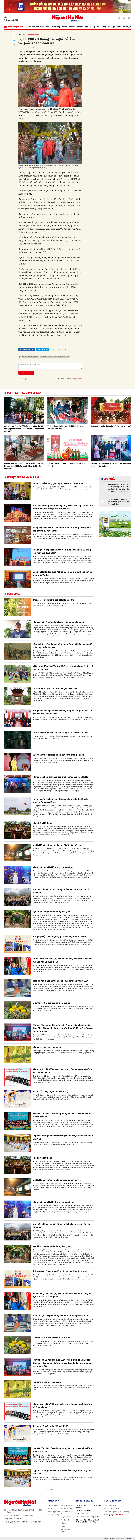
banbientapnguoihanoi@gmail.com (90, 1517)
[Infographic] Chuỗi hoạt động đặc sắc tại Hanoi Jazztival (60, 936)
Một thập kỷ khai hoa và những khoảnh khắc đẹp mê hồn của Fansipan (61, 891)
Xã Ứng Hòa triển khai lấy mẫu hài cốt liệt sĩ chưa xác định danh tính (66, 427)
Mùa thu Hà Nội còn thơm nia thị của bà (51, 1003)
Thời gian (68, 379)
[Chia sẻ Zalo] (14, 40)
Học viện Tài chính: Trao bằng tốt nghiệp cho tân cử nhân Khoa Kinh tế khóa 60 (62, 1115)
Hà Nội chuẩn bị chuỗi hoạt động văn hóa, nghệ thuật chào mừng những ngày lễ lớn (60, 800)
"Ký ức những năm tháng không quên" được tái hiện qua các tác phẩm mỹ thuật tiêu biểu (63, 646)
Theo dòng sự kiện (15, 27)
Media (63, 1526)
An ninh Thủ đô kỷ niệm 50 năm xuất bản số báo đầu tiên (66, 465)
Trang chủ (21, 35)
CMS (113, 1538)
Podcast (71, 27)
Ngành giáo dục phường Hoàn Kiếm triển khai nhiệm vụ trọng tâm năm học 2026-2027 (62, 551)
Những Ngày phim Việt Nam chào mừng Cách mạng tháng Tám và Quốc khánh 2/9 (62, 1071)
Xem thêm (49, 1489)
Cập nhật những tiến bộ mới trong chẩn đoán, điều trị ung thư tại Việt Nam (63, 1137)
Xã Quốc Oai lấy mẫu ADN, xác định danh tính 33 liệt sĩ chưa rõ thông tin (111, 465)
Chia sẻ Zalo (44, 349)
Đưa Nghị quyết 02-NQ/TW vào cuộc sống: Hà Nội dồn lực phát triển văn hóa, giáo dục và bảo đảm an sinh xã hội (24, 428)
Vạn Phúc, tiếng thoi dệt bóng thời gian (51, 911)
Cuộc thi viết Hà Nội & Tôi (121, 27)
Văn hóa (27, 27)
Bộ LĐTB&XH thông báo (30, 357)
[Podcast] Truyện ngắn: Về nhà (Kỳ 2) (50, 1091)
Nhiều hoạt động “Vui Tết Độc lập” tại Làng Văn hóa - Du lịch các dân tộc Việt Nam (63, 668)
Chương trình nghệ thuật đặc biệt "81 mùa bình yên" (111, 426)
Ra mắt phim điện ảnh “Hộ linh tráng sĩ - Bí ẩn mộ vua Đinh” (61, 732)
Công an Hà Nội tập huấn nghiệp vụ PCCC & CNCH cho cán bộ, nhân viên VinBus (62, 573)
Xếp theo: (61, 379)
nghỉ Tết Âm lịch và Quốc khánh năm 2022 (55, 357)
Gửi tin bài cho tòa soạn (111, 1508)
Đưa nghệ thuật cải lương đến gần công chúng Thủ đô (58, 755)
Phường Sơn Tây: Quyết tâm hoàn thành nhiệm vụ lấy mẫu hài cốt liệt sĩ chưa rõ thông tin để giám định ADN (23, 466)
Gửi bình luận (26, 373)
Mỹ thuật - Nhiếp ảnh (101, 27)
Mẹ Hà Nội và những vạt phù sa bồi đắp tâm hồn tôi (57, 845)
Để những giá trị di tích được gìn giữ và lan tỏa (55, 688)
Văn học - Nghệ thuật (40, 27)
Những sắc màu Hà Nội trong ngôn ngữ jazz (53, 867)
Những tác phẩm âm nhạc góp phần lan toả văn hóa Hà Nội (60, 777)
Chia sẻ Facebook (27, 349)
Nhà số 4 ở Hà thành (42, 823)
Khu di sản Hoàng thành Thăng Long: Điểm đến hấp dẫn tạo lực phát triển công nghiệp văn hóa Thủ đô (63, 507)
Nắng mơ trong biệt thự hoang (47, 1047)
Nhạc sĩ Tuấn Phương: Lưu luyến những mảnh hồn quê (58, 622)
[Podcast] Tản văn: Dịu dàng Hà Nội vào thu (53, 600)
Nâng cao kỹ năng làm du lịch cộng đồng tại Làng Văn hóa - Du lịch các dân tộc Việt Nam (62, 712)
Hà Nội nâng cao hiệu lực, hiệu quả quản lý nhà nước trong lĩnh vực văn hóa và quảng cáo (62, 960)
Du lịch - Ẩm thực (66, 1517)
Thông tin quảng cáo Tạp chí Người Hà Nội (116, 1512)
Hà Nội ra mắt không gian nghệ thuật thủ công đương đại (60, 483)
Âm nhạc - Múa (65, 1520)
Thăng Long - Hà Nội (59, 27)
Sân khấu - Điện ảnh (84, 27)
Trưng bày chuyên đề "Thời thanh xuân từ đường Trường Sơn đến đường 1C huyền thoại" (62, 529)
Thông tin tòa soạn (110, 1505)
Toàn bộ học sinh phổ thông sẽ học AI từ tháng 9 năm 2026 (60, 981)
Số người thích (77, 379)
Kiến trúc (63, 1523)
